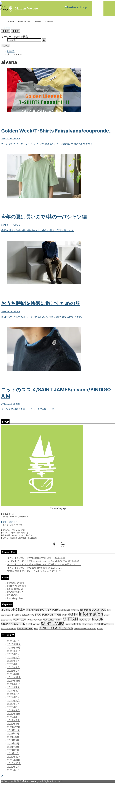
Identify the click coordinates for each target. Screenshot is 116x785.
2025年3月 (13, 667)
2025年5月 (13, 660)
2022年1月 (13, 723)
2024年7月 (13, 693)
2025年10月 (14, 650)
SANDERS (69, 624)
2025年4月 (13, 664)
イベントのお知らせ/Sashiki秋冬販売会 (34, 567)
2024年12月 (14, 677)
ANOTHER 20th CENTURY (42, 609)
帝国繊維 (77, 629)
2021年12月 (13, 726)
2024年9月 (13, 687)
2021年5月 (13, 740)
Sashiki (77, 624)
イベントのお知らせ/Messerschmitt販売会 (36, 557)
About (11, 21)
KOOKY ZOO (19, 619)
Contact (49, 21)
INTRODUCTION (16, 586)
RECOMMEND (15, 592)
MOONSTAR (85, 619)
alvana (5, 609)
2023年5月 (13, 707)
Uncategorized (15, 598)
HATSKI (73, 614)
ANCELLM (18, 609)
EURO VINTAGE (51, 614)
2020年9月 (13, 766)
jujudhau (4, 620)
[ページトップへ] (2, 775)
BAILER (67, 610)
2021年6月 (13, 736)
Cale (77, 610)
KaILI (10, 620)
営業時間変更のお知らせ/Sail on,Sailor (34, 571)
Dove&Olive (16, 615)
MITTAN (70, 619)
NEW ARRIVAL (15, 589)
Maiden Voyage (30, 781)
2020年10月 (14, 763)
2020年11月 (13, 760)
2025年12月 (14, 644)
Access (37, 21)
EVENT (64, 615)
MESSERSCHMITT (52, 619)
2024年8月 (13, 690)
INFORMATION (15, 583)
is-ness (107, 615)
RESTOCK (12, 595)
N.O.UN (97, 619)
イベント (67, 628)
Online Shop (24, 21)
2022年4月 (13, 717)
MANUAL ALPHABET (34, 620)
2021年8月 (13, 733)
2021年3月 (13, 746)
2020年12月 (14, 756)
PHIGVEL (36, 624)
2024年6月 (13, 697)
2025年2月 (13, 670)
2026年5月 (13, 640)
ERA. (38, 614)
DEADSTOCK (99, 609)
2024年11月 (13, 680)
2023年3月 (13, 710)
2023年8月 (13, 703)
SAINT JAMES (52, 623)
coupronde (85, 609)
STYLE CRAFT (101, 624)
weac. (36, 629)
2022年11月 (13, 713)
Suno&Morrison (25, 628)
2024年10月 (14, 683)
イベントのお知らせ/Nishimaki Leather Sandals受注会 (43, 561)
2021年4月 (13, 743)
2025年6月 (13, 657)
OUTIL (29, 624)
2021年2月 (13, 750)
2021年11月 (13, 730)
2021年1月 (13, 753)
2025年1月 (13, 674)
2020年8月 (13, 769)
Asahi (61, 610)
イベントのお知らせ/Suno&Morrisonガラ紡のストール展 (44, 564)
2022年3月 (13, 720)
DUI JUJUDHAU (28, 615)
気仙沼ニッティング (88, 629)
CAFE (73, 610)
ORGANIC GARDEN (13, 623)
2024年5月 (13, 700)
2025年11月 (13, 647)
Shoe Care (87, 624)
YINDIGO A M (50, 628)
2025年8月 (13, 654)
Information (91, 614)
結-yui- (100, 629)
